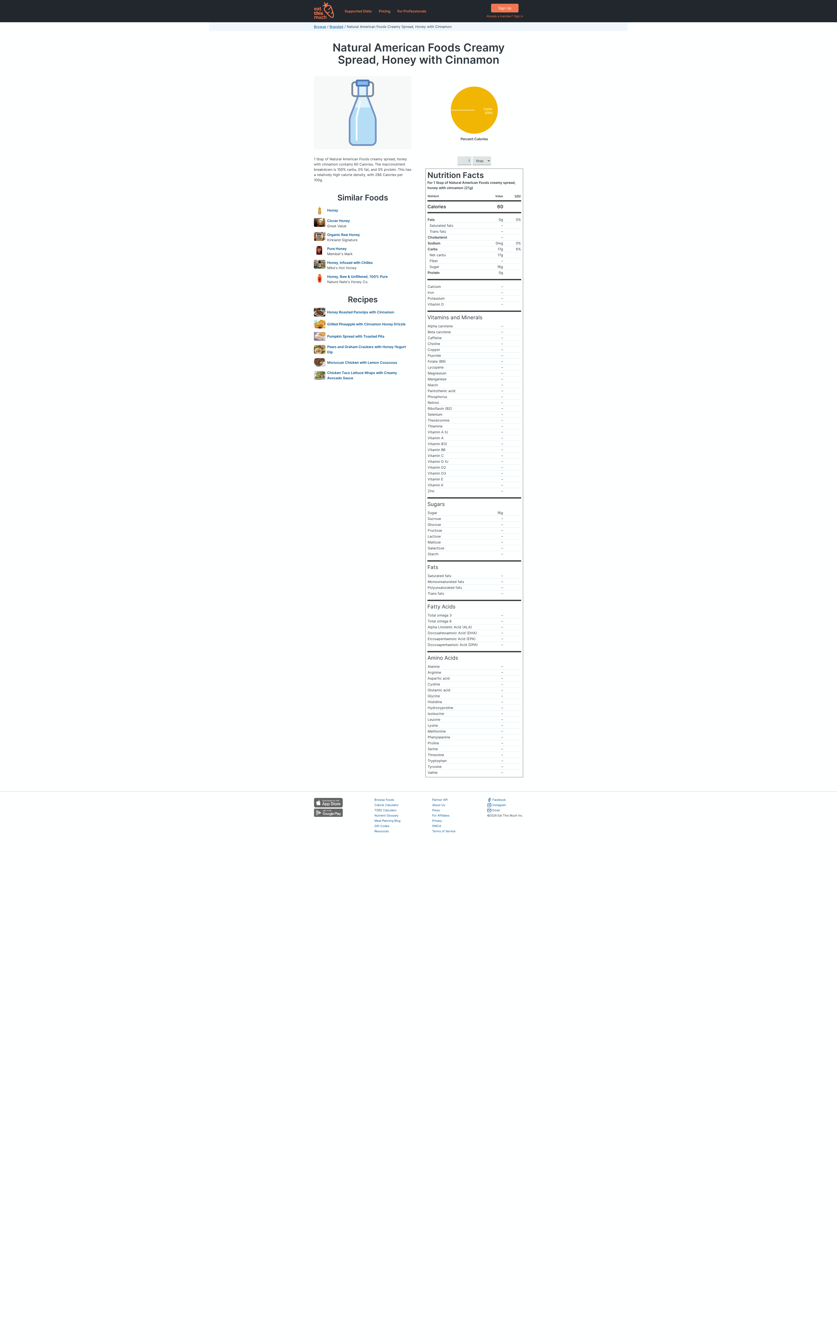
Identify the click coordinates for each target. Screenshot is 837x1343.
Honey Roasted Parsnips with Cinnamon (360, 312)
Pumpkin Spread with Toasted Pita (355, 336)
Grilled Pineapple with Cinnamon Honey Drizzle (366, 324)
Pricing (384, 11)
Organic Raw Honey (343, 234)
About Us (438, 805)
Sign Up (504, 8)
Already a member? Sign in (505, 16)
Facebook (499, 799)
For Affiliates (440, 815)
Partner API (440, 799)
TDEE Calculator (385, 810)
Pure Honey (337, 248)
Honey (332, 210)
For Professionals (411, 11)
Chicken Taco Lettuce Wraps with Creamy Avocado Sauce (362, 375)
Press (436, 810)
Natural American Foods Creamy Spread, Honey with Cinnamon (419, 53)
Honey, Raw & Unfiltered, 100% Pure (357, 276)
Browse (320, 26)
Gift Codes (381, 826)
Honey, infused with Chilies (350, 262)
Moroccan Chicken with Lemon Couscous (362, 362)
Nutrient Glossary (386, 815)
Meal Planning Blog (387, 820)
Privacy (437, 820)
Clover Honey (338, 221)
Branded (336, 26)
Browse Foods (384, 799)
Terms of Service (444, 831)
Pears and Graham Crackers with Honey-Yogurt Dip (366, 349)
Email (496, 810)
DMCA (436, 826)
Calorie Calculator (386, 805)
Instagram (499, 805)
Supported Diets (358, 11)
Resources (381, 831)
